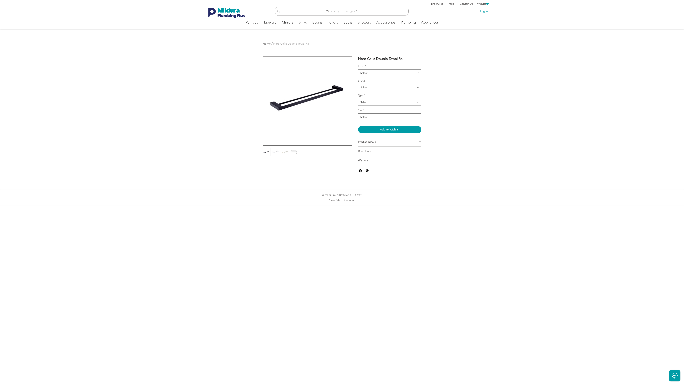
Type (361, 95)
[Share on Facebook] (360, 171)
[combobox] (389, 72)
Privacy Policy (334, 200)
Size (361, 110)
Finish (362, 66)
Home (267, 43)
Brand (362, 80)
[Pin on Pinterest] (367, 171)
